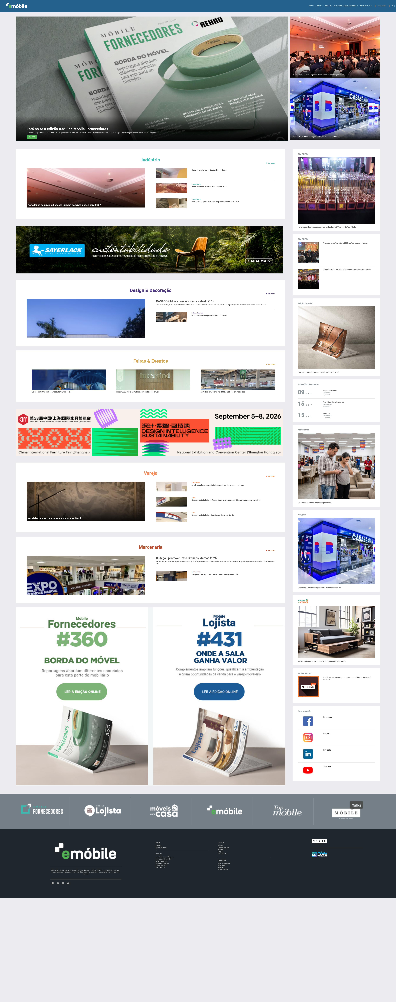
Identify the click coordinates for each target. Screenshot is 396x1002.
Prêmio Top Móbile (161, 847)
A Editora (158, 845)
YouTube (327, 766)
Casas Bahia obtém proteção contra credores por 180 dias (320, 588)
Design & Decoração (150, 290)
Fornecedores (196, 184)
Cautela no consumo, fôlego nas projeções (314, 503)
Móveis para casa (223, 869)
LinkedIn (327, 750)
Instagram (327, 733)
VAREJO (311, 6)
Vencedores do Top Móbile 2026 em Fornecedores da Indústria (347, 270)
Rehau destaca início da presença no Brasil (209, 187)
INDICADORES (353, 6)
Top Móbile (221, 867)
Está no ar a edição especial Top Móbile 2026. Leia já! (318, 372)
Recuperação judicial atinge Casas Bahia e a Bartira (213, 515)
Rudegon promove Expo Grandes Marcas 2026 (186, 558)
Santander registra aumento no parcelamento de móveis (215, 202)
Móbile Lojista (222, 865)
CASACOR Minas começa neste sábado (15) (185, 301)
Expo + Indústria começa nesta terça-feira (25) (51, 392)
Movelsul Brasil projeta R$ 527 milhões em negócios (223, 392)
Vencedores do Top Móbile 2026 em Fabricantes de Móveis (345, 243)
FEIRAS (361, 6)
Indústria (150, 159)
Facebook (327, 717)
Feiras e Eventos (197, 313)
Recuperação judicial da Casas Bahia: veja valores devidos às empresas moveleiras (226, 500)
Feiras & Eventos (150, 361)
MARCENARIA (328, 6)
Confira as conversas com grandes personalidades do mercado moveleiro (347, 678)
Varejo (150, 473)
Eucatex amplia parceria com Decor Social (209, 170)
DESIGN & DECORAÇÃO (341, 6)
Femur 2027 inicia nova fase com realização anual (137, 392)
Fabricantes (196, 482)
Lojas (193, 497)
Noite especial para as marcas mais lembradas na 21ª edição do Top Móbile (327, 227)
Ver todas (271, 163)
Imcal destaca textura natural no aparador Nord (54, 518)
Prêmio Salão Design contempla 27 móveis (209, 315)
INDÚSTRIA (319, 6)
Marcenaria (150, 547)
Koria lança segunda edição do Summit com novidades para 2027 (64, 205)
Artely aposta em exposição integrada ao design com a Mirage (218, 485)
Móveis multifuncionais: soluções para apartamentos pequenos (322, 661)
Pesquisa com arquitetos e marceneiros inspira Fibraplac (215, 574)
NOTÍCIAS (368, 6)
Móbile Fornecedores (224, 863)
